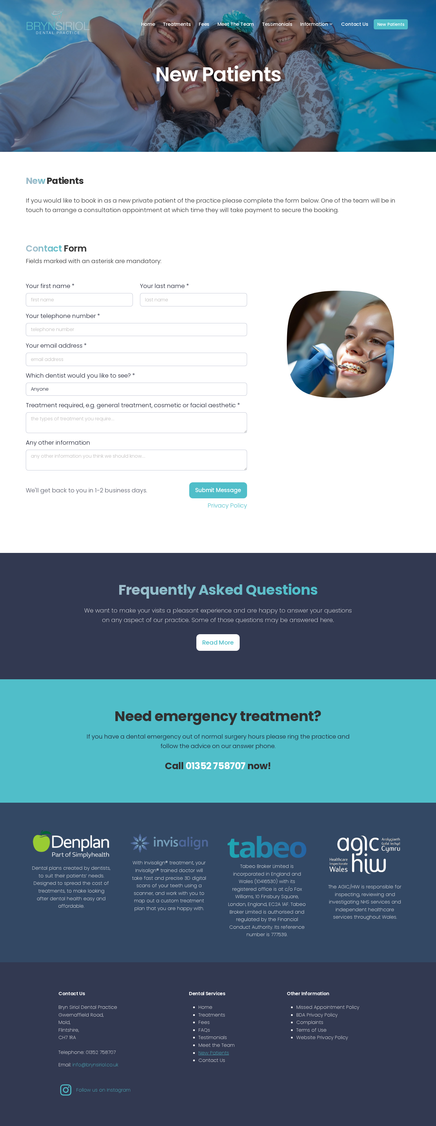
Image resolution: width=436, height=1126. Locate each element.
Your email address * (56, 345)
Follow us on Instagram (102, 1090)
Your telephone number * (63, 316)
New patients (391, 24)
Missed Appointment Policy (327, 1007)
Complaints (309, 1022)
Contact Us (211, 1060)
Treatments (211, 1015)
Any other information (58, 442)
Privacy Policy (227, 505)
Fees (204, 1022)
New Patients (213, 1052)
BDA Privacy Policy (317, 1015)
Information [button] (314, 24)
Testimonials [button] (277, 24)
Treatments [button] (177, 24)
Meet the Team (216, 1045)
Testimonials (212, 1037)
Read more (217, 642)
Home (205, 1007)
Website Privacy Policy (322, 1037)
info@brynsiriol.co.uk (95, 1064)
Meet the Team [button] (235, 24)
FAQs (204, 1030)
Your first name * (50, 286)
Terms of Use (311, 1030)
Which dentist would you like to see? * (80, 375)
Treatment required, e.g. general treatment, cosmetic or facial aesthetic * (133, 405)
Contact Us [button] (354, 24)
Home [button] (148, 24)
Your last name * (164, 286)
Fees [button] (204, 24)
